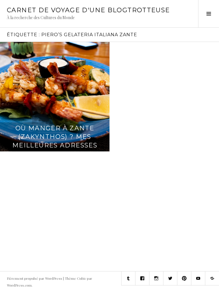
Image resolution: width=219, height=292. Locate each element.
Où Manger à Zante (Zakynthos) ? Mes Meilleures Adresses (54, 136)
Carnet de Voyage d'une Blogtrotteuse (88, 10)
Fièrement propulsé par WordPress (34, 278)
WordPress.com (19, 285)
